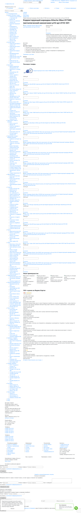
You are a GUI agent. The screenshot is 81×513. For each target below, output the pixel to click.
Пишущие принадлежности (13, 282)
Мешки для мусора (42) (15, 231)
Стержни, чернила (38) (15, 303)
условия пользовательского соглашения (25, 508)
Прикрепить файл (24, 506)
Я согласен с (11, 468)
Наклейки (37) (13, 198)
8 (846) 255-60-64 (9, 431)
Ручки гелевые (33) (14, 296)
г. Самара (25, 0)
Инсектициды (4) (14, 384)
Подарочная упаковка (12, 325)
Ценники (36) (13, 40)
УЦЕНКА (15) (13, 35)
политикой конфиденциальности (14, 468)
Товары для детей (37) (15, 227)
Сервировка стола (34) (15, 387)
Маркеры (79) (13, 289)
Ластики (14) (13, 83)
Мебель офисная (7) (14, 386)
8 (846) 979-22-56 (9, 428)
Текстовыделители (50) (15, 305)
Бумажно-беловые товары (13, 15)
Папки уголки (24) (14, 255)
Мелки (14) (12, 87)
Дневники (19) (13, 367)
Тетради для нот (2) (14, 376)
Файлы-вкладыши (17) (15, 274)
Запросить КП (39, 0)
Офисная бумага (11, 174)
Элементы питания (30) (15, 397)
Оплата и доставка (34, 8)
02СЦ (8, 399)
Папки (8, 242)
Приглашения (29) (14, 210)
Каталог (7, 12)
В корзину (48, 33)
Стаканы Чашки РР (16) (15, 167)
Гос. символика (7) (14, 192)
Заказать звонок (32, 0)
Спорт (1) (12, 323)
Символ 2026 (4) (14, 339)
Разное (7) (12, 393)
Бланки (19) (12, 19)
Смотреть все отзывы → (37, 360)
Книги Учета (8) (13, 30)
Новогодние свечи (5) (15, 131)
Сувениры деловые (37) (15, 360)
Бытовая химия (11, 42)
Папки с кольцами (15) (15, 254)
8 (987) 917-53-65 (9, 436)
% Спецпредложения (12, 13)
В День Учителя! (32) (14, 188)
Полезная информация (70, 8)
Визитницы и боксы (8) (15, 244)
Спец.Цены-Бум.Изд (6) (15, 165)
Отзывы (57, 8)
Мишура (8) (12, 124)
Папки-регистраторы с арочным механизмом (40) (15, 264)
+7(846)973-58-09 (64, 0)
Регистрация (66, 2)
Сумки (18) (12, 333)
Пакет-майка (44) (14, 241)
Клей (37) (12, 73)
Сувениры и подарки (12, 337)
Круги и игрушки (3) (14, 320)
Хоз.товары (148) (14, 389)
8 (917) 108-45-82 (9, 437)
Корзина (53, 2)
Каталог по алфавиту (12, 444)
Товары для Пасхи (11, 275)
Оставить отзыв (27, 360)
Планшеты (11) (13, 266)
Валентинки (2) (13, 190)
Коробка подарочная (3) (15, 326)
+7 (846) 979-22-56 (55, 0)
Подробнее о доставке (28, 54)
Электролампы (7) (14, 396)
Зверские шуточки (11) (15, 197)
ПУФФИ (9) (12, 352)
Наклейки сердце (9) (15, 200)
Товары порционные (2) (15, 173)
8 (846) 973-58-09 (9, 439)
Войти (60, 2)
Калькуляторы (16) (14, 72)
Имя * (1, 467)
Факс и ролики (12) (14, 36)
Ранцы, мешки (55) (14, 101)
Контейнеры (10, 451)
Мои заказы (46, 447)
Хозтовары (9, 383)
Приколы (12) (13, 211)
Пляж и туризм (10, 308)
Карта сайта (8, 461)
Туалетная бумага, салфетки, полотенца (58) (15, 143)
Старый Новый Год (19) (15, 225)
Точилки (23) (13, 110)
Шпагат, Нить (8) (13, 390)
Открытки (9, 187)
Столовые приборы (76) (15, 168)
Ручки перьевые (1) (14, 301)
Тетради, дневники (11, 363)
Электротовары (11, 392)
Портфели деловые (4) (15, 268)
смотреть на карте (9, 418)
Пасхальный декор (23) (15, 276)
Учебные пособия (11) (15, 111)
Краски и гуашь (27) (14, 82)
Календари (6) (13, 29)
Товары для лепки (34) (15, 106)
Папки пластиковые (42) (15, 252)
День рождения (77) (14, 195)
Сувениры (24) (13, 359)
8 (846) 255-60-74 (9, 432)
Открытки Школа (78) (15, 228)
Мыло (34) (12, 49)
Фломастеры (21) (14, 306)
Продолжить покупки (49, 474)
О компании (10, 8)
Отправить (3, 471)
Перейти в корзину (39, 474)
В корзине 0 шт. (73, 0)
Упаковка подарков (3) (15, 281)
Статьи (27, 450)
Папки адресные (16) (14, 245)
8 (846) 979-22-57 (9, 429)
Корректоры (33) (14, 80)
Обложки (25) (13, 93)
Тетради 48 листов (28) (15, 372)
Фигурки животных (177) (15, 343)
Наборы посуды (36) (14, 350)
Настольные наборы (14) (15, 89)
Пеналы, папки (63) (14, 97)
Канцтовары (10, 65)
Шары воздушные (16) (15, 116)
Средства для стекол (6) (15, 56)
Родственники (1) (14, 212)
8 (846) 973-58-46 (9, 440)
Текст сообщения (47, 482)
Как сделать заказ (48, 448)
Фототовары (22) (14, 362)
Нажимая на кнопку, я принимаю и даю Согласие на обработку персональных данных (30, 508)
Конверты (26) (13, 32)
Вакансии (21, 8)
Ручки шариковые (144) (15, 302)
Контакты (47, 8)
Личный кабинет (47, 444)
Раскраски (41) (13, 33)
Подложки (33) (13, 163)
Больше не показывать (40, 475)
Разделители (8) (13, 269)
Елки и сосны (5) (14, 123)
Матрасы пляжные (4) (15, 322)
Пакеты (9, 229)
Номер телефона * (23, 467)
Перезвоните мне (4, 486)
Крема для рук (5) (14, 60)
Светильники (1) (13, 394)
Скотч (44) (12, 164)
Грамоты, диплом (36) (15, 194)
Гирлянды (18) (13, 191)
